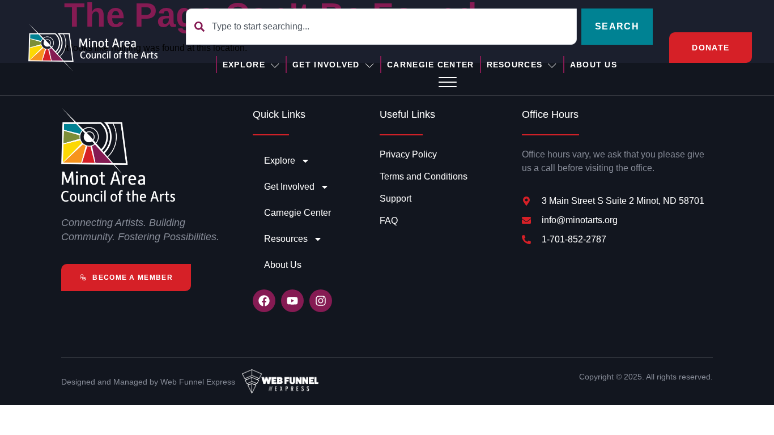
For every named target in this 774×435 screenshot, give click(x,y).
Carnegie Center (430, 64)
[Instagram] (320, 300)
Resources (515, 64)
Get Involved (326, 64)
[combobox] (381, 26)
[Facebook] (264, 300)
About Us (593, 64)
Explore (244, 64)
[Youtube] (292, 300)
